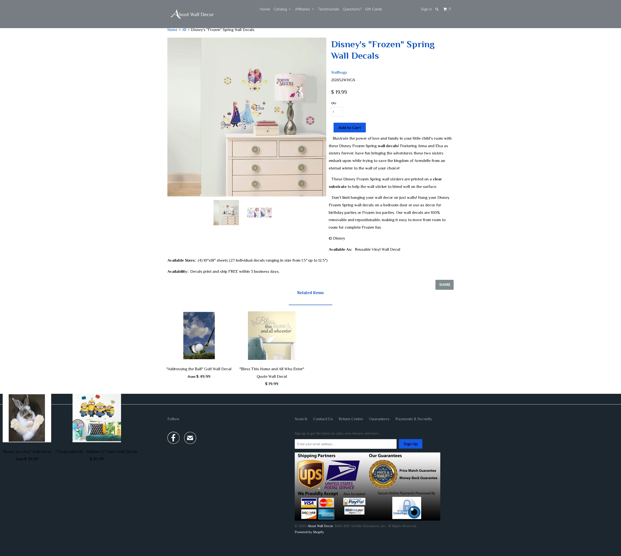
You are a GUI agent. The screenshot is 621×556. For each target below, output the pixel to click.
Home (265, 9)
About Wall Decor (320, 526)
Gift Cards (373, 9)
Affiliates (303, 9)
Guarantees (379, 419)
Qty (333, 103)
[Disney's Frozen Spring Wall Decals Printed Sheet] (246, 117)
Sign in (426, 9)
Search (301, 419)
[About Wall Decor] (192, 14)
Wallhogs (339, 72)
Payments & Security (413, 419)
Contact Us (323, 419)
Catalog (281, 9)
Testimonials (328, 9)
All (184, 30)
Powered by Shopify (309, 532)
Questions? (352, 9)
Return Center (351, 419)
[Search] (437, 9)
